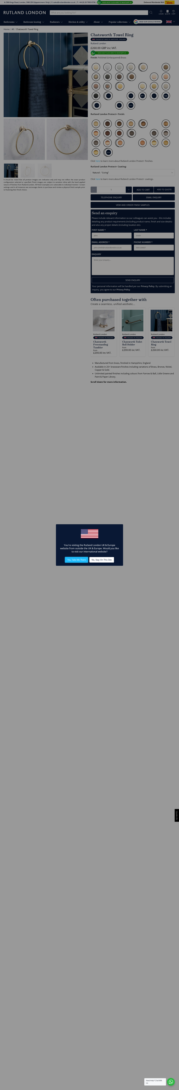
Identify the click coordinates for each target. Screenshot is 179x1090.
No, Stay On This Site (102, 559)
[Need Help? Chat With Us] (171, 1082)
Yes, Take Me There (76, 559)
